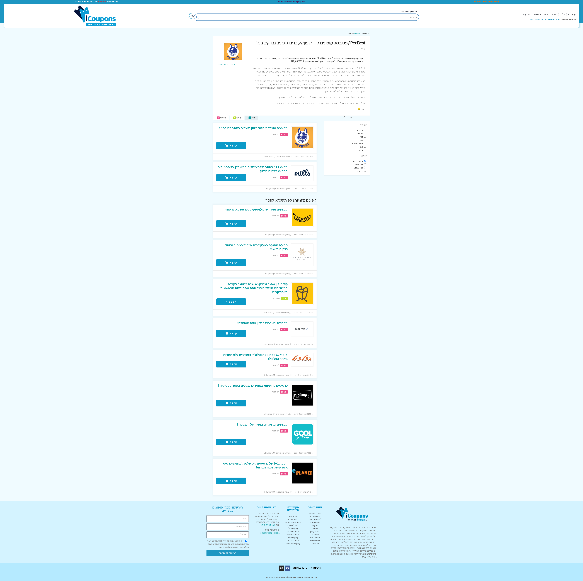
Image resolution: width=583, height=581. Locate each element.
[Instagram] (281, 568)
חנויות (554, 14)
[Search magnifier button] (197, 17)
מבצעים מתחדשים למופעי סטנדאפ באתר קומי (256, 209)
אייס (544, 19)
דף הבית (572, 14)
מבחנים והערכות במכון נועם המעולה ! (262, 323)
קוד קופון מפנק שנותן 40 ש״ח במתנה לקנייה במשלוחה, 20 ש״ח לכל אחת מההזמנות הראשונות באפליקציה (254, 288)
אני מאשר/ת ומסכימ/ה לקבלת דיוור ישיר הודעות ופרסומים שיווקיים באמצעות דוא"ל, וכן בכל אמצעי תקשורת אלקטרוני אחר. (228, 544)
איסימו (556, 19)
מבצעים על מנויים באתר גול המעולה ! (262, 424)
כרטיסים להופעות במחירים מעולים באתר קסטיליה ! (253, 385)
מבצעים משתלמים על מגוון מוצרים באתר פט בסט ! (253, 128)
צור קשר (526, 14)
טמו (531, 19)
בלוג (562, 14)
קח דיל (233, 145)
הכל (252, 118)
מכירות (222, 118)
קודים (237, 118)
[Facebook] (287, 568)
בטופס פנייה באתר (268, 525)
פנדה (549, 19)
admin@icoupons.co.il (270, 532)
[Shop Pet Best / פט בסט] (233, 51)
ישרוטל (538, 19)
